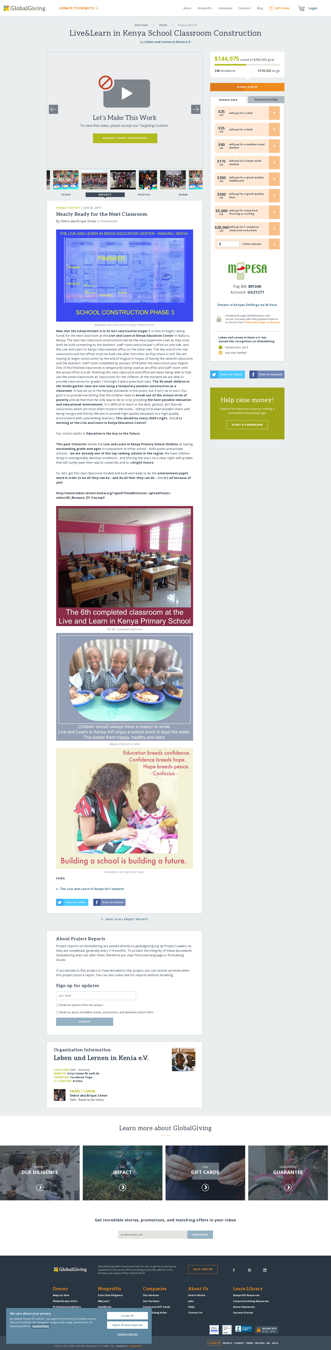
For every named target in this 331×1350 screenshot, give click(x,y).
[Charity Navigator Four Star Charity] (215, 1330)
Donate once (228, 99)
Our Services (151, 1295)
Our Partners (151, 1301)
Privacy (227, 1343)
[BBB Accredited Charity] (245, 1330)
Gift (282, 8)
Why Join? (104, 1301)
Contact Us (195, 1312)
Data (275, 1343)
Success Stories (243, 1312)
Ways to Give (61, 1295)
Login (313, 8)
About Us (198, 1289)
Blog (260, 8)
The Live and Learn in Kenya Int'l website (92, 889)
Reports (105, 194)
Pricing (260, 1343)
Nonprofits (205, 8)
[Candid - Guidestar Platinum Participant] (228, 1330)
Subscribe (200, 1234)
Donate (77, 8)
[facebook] (234, 1270)
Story (66, 194)
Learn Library (248, 1289)
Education (141, 25)
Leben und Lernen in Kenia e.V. (167, 42)
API (268, 1343)
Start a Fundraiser (247, 424)
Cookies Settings (127, 1334)
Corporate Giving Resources (251, 1301)
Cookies (239, 1343)
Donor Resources (244, 1307)
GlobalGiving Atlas (155, 1312)
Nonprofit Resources (246, 1295)
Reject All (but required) (127, 1325)
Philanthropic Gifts (65, 1301)
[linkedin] (264, 1270)
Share (183, 194)
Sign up (85, 1021)
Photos (144, 194)
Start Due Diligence (110, 1295)
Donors (60, 1289)
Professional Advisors (67, 1307)
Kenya (163, 25)
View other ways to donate (262, 322)
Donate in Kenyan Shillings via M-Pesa (247, 305)
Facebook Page (81, 1077)
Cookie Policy (40, 1326)
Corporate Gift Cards (156, 1307)
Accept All (127, 1315)
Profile (77, 1081)
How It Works (196, 1295)
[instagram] (249, 1270)
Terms (249, 1343)
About (188, 8)
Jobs (191, 1301)
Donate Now (247, 87)
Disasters (245, 8)
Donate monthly (266, 99)
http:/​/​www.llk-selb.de (83, 1073)
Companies (225, 8)
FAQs (191, 1307)
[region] (79, 1326)
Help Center (202, 1269)
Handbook (104, 1307)
